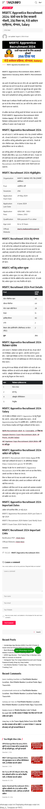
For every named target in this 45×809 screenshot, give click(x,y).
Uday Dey (5, 721)
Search (38, 632)
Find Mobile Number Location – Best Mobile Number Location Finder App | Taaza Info (22, 682)
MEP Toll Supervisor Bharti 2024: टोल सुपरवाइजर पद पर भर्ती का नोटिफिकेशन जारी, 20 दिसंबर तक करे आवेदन (15, 760)
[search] (36, 2)
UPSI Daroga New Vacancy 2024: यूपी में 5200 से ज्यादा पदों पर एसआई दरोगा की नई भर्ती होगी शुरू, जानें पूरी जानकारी (15, 746)
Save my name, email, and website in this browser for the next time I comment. (23, 616)
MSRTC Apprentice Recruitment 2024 (25, 553)
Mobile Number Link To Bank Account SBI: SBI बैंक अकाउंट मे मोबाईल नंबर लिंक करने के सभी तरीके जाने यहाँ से (22, 713)
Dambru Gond (7, 710)
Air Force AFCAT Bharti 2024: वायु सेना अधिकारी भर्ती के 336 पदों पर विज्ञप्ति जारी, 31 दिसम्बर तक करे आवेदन (14, 774)
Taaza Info (13, 2)
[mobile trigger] (4, 2)
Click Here (19, 542)
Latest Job (7, 8)
